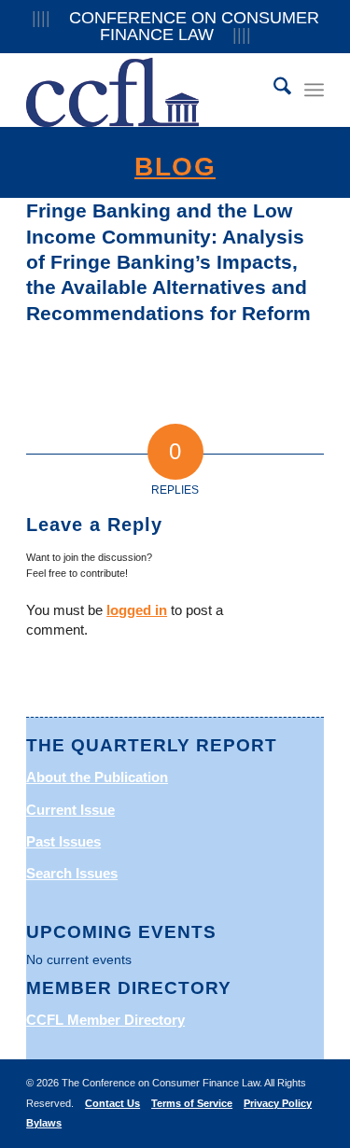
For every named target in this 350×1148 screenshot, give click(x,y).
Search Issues (72, 873)
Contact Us (112, 1103)
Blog (175, 166)
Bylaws (44, 1122)
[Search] (273, 89)
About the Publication (97, 777)
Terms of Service (191, 1103)
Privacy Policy (278, 1103)
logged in (136, 610)
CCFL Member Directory (105, 1020)
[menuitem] (273, 89)
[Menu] (314, 89)
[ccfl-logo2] (145, 89)
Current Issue (70, 810)
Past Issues (63, 841)
